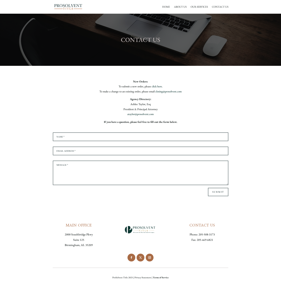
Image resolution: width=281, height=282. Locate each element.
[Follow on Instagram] (150, 257)
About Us (180, 7)
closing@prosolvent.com (168, 91)
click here (157, 86)
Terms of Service (161, 277)
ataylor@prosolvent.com (140, 114)
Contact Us (220, 7)
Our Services (199, 7)
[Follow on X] (140, 257)
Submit (218, 192)
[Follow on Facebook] (131, 257)
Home (166, 7)
